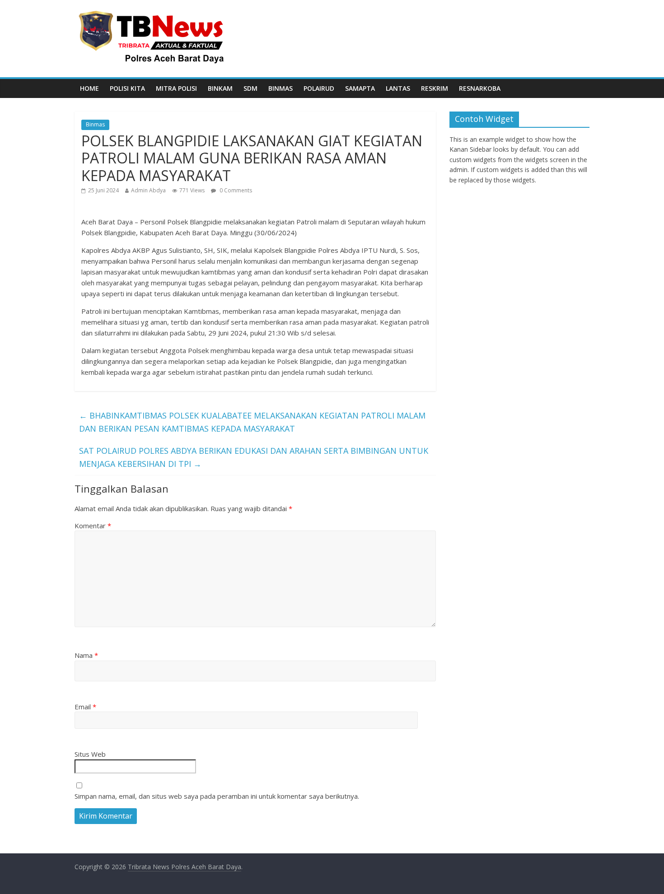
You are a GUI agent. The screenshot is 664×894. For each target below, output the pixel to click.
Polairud (319, 88)
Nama (86, 655)
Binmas (280, 88)
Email (85, 706)
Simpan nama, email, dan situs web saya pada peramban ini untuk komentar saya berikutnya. (217, 796)
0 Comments (235, 190)
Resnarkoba (479, 88)
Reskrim (434, 88)
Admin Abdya (148, 190)
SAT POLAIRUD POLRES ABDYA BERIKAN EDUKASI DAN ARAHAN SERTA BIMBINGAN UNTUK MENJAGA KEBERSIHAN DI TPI (253, 457)
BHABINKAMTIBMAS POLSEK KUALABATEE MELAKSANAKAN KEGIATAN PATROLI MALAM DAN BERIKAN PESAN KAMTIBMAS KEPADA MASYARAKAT (252, 422)
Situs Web (90, 754)
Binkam (220, 88)
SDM (250, 88)
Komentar (93, 525)
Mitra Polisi (176, 88)
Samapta (360, 88)
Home (89, 88)
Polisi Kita (127, 88)
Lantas (398, 88)
